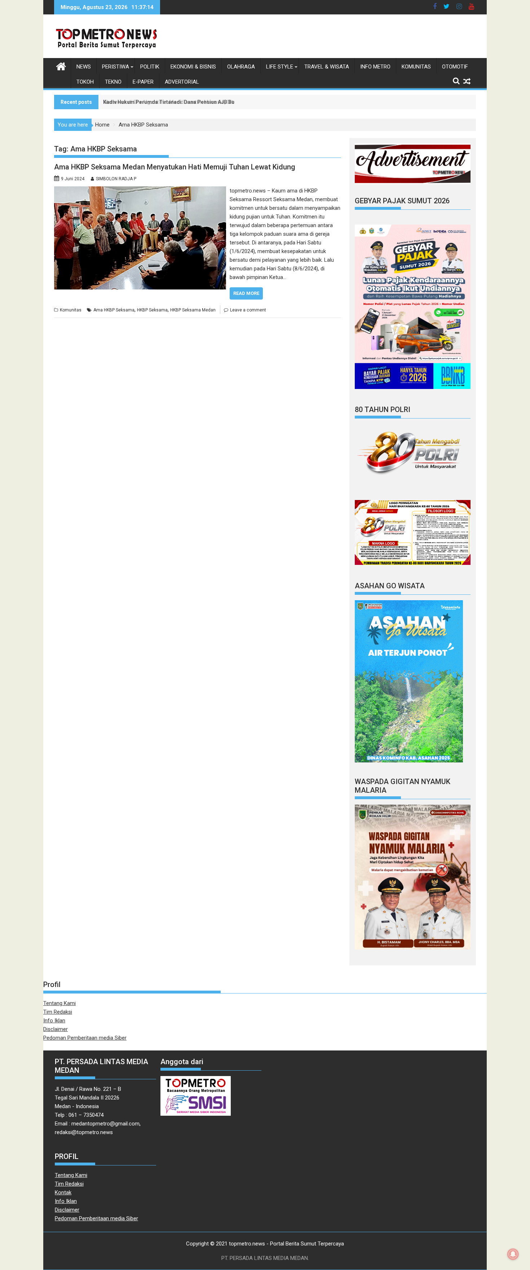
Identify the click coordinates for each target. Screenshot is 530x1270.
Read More (246, 293)
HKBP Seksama (152, 310)
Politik (149, 66)
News (83, 66)
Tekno (113, 82)
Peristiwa (115, 66)
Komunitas (416, 66)
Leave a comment (248, 310)
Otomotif (455, 66)
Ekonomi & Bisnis (193, 66)
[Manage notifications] (513, 1254)
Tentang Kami (59, 1003)
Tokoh (85, 82)
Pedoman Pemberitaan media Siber (85, 1038)
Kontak (63, 1192)
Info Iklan (54, 1020)
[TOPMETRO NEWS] (61, 65)
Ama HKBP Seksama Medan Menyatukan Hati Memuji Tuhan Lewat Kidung (174, 167)
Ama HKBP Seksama (113, 310)
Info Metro (375, 66)
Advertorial (182, 82)
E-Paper (143, 82)
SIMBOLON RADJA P (116, 178)
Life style (279, 66)
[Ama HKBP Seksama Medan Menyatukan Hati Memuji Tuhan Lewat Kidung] (140, 190)
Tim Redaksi (57, 1012)
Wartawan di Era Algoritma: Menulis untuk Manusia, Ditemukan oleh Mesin (191, 102)
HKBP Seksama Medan (193, 310)
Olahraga (241, 66)
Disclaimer (55, 1029)
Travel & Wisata (326, 66)
